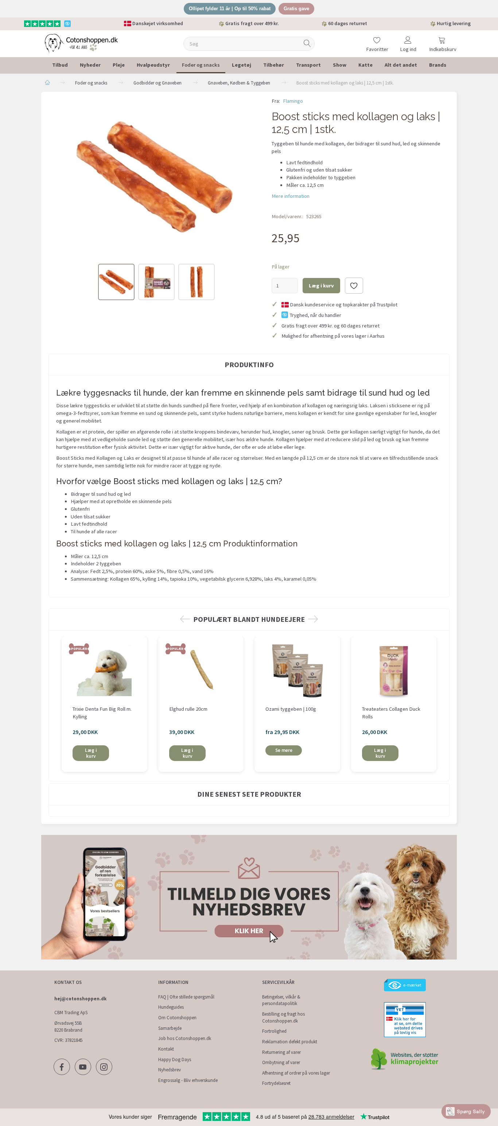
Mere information (291, 196)
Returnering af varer (281, 1052)
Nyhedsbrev (169, 1070)
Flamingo (293, 101)
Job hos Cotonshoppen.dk (184, 1038)
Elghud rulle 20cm (188, 709)
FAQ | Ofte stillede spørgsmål (186, 997)
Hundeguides (171, 1007)
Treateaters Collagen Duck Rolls (391, 713)
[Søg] (307, 43)
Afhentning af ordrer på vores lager (296, 1073)
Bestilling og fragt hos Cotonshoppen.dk (283, 1017)
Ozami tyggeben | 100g (290, 709)
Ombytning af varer (281, 1062)
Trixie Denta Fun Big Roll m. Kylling (102, 713)
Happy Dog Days (174, 1059)
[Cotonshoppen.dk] (81, 43)
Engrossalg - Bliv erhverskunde (188, 1080)
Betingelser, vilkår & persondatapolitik (281, 1000)
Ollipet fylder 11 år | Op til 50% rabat (230, 8)
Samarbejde (170, 1028)
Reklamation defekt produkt (289, 1042)
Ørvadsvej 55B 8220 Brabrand (68, 1026)
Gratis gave (296, 8)
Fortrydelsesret (276, 1083)
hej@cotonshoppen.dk (80, 999)
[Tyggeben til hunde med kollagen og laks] (154, 176)
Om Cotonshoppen (177, 1018)
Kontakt (166, 1049)
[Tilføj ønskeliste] (354, 286)
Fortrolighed (274, 1031)
